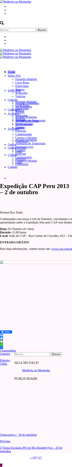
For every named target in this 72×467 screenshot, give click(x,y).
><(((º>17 (36, 457)
